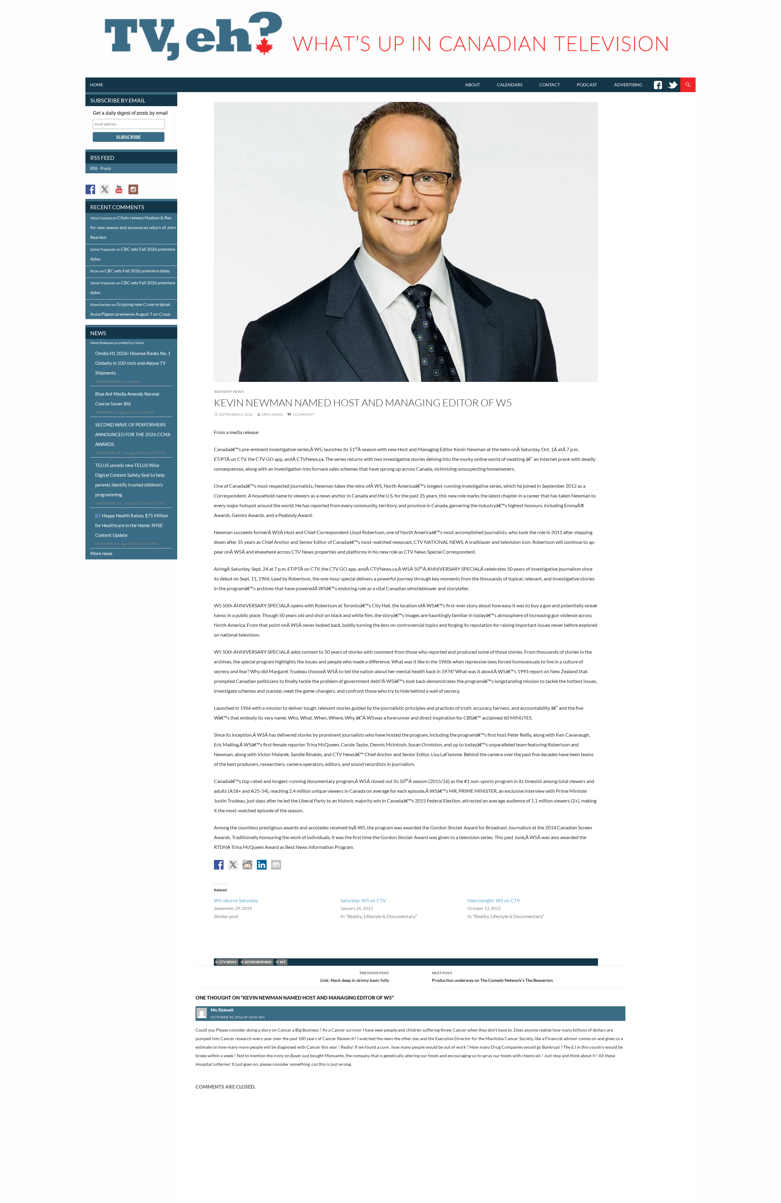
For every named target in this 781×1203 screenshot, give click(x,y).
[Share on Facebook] (219, 865)
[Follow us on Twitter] (105, 189)
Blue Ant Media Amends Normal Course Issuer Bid (127, 398)
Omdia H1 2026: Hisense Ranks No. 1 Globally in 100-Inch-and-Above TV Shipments (133, 362)
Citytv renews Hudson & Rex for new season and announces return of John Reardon (133, 227)
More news (101, 553)
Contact (549, 84)
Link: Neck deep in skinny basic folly (354, 977)
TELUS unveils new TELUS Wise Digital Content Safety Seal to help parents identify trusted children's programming (129, 479)
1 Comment (303, 414)
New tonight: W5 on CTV (493, 900)
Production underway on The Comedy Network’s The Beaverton (492, 977)
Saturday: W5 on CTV (363, 900)
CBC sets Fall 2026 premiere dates (137, 270)
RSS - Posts (100, 168)
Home (96, 84)
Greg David (272, 414)
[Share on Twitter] (233, 865)
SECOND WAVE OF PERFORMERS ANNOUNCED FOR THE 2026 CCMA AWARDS (133, 434)
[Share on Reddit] (247, 865)
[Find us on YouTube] (119, 189)
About (472, 84)
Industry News (228, 391)
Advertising (628, 84)
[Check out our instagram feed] (133, 189)
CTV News (227, 962)
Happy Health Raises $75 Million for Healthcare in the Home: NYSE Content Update (131, 525)
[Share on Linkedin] (262, 865)
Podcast (587, 84)
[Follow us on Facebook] (90, 189)
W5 (282, 962)
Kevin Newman (258, 962)
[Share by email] (276, 865)
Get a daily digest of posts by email (130, 113)
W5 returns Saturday (236, 900)
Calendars (509, 84)
